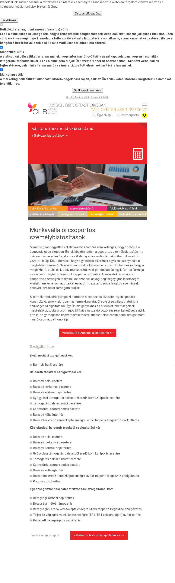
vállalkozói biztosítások (48, 135)
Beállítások (9, 20)
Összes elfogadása (88, 13)
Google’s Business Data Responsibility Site (87, 97)
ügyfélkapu (104, 115)
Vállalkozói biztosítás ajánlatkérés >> (87, 333)
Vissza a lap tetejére (45, 535)
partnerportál (130, 115)
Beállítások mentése (87, 90)
